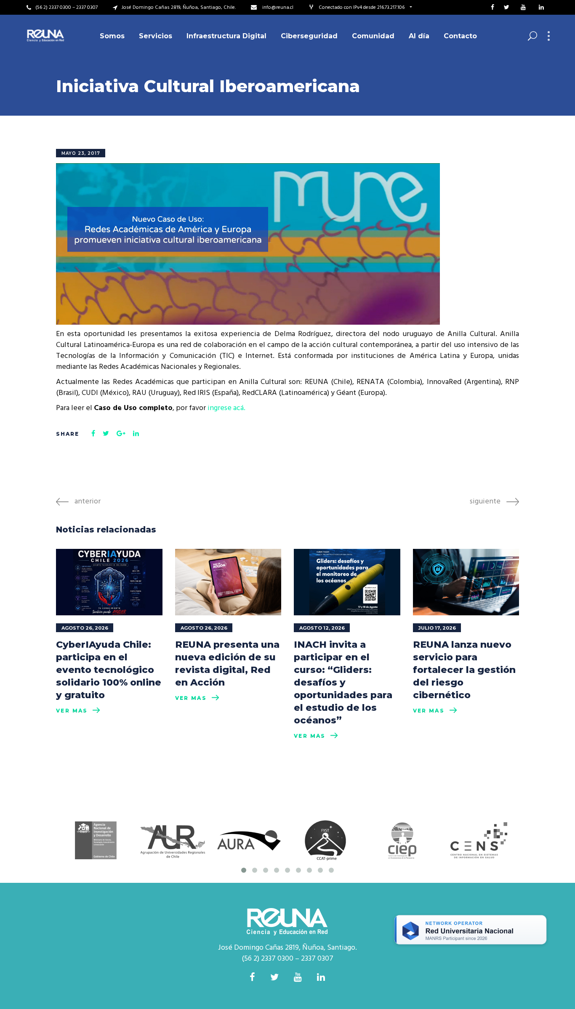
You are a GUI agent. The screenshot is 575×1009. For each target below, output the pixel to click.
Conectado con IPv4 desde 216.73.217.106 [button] (362, 7)
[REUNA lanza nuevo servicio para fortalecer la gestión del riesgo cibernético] (466, 582)
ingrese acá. (226, 408)
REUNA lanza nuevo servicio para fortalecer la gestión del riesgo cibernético (464, 670)
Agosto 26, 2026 (84, 628)
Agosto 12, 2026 (322, 628)
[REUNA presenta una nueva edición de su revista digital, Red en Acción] (228, 582)
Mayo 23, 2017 (80, 153)
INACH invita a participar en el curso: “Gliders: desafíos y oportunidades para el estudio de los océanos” (343, 682)
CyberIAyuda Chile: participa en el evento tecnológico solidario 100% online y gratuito (108, 670)
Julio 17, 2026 (437, 628)
